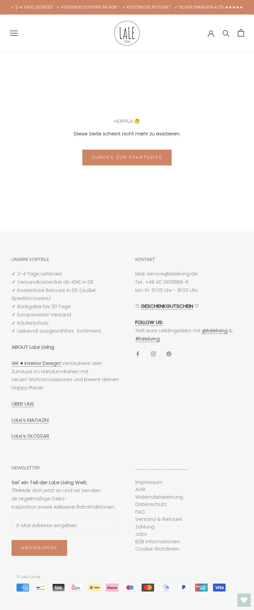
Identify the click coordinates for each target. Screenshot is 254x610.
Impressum (149, 482)
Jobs (141, 533)
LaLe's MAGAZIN (30, 419)
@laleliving (214, 330)
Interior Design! (42, 363)
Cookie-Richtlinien (157, 548)
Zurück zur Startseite (127, 158)
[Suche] (226, 32)
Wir (16, 363)
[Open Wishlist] (244, 600)
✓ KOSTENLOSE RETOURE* (146, 7)
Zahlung (144, 526)
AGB (140, 489)
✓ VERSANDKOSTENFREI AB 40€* (88, 7)
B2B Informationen (157, 541)
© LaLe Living (28, 576)
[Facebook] (137, 353)
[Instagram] (153, 353)
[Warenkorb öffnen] (241, 33)
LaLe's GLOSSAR (30, 435)
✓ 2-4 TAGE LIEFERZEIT (32, 7)
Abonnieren (39, 548)
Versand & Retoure (158, 519)
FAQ (140, 511)
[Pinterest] (168, 353)
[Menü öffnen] (14, 33)
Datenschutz (150, 504)
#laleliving (147, 338)
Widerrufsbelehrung (159, 496)
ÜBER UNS (23, 403)
